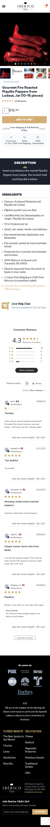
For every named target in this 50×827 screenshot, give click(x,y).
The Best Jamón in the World (13, 738)
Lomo (6, 751)
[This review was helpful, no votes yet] (38, 437)
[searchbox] (14, 383)
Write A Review (26, 370)
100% (24, 129)
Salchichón (9, 757)
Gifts (27, 773)
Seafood (29, 742)
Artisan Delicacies (11, 82)
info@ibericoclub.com (33, 792)
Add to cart (24, 120)
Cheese (29, 736)
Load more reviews (25, 638)
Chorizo (7, 745)
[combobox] (34, 390)
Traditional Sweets (31, 765)
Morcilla (8, 763)
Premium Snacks (34, 757)
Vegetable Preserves (30, 750)
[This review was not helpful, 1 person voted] (43, 437)
